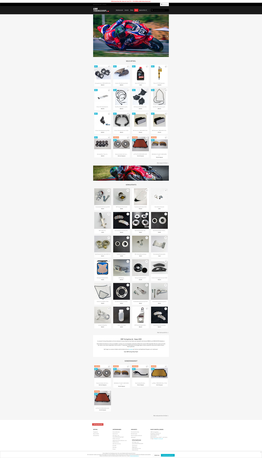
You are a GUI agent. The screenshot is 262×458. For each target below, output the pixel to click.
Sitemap (114, 447)
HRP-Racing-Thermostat (121, 207)
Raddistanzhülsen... (121, 254)
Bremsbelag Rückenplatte (159, 254)
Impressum (115, 433)
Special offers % (143, 10)
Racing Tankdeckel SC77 (140, 277)
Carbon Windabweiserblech (121, 83)
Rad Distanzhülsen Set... (140, 230)
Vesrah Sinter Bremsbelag (159, 325)
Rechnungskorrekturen (136, 435)
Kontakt (114, 445)
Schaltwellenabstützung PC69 (140, 301)
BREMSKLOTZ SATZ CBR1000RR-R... (159, 155)
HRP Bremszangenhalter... (140, 325)
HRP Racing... (122, 277)
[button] (99, 35)
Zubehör (127, 10)
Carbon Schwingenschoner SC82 (159, 277)
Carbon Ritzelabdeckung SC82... (102, 130)
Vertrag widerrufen (98, 424)
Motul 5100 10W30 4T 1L (140, 83)
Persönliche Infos (135, 432)
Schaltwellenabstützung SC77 (159, 301)
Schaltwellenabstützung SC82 (103, 207)
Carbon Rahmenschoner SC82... (121, 130)
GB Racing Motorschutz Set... (140, 106)
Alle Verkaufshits (163, 332)
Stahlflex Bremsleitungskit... (121, 106)
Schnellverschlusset (159, 207)
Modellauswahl (119, 10)
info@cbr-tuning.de (158, 438)
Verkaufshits (96, 435)
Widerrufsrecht (116, 438)
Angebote (95, 432)
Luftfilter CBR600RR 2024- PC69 (159, 383)
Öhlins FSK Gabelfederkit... (102, 106)
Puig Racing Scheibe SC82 (140, 207)
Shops (114, 449)
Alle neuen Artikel (163, 163)
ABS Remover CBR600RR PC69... (159, 130)
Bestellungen (134, 433)
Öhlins (131, 10)
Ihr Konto (134, 429)
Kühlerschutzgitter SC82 (102, 301)
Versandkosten (116, 432)
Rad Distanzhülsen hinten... (159, 230)
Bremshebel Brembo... (140, 383)
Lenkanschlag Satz (102, 325)
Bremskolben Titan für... (102, 154)
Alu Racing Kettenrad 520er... (121, 301)
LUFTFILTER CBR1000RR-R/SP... (140, 154)
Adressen (133, 437)
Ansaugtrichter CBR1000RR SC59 (102, 83)
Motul (136, 10)
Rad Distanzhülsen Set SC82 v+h (102, 254)
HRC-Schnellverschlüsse (140, 254)
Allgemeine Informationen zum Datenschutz (136, 448)
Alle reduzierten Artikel (161, 416)
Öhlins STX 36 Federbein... (159, 83)
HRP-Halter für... (102, 230)
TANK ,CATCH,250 (121, 325)
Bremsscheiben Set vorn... (121, 154)
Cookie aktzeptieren (167, 455)
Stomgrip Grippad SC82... (102, 277)
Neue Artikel (96, 433)
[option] (131, 35)
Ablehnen (157, 455)
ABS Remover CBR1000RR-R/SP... (140, 130)
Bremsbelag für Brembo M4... (121, 230)
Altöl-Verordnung (117, 443)
